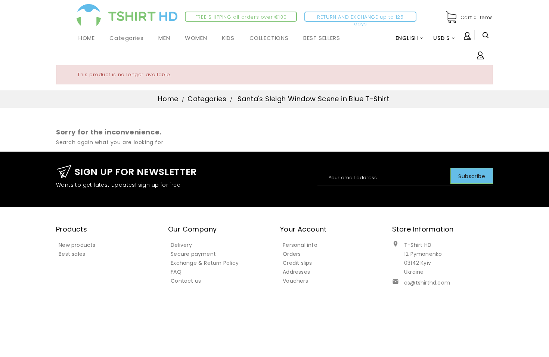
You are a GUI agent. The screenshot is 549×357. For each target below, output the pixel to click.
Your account (303, 229)
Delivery (181, 245)
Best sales (72, 254)
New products (77, 245)
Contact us (186, 281)
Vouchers (295, 281)
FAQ (176, 272)
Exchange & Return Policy (205, 263)
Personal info (300, 245)
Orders (292, 254)
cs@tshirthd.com (427, 282)
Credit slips (297, 263)
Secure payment (193, 254)
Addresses (296, 272)
